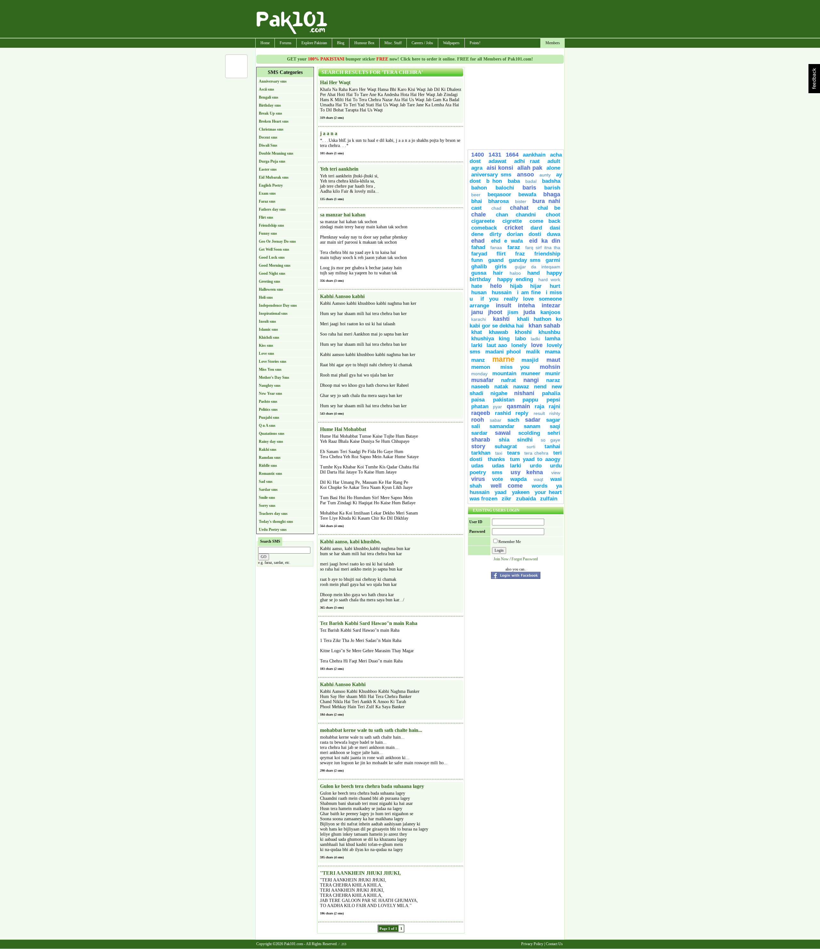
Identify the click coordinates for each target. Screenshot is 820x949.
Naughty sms (270, 385)
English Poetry (271, 185)
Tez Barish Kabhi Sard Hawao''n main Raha (368, 623)
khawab (498, 332)
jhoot (495, 312)
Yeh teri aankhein (339, 169)
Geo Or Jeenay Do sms (277, 241)
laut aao (497, 345)
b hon (494, 181)
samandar (501, 426)
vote (497, 479)
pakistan (503, 400)
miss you (514, 367)
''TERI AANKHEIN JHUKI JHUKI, (360, 873)
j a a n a (328, 133)
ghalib (479, 267)
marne (503, 359)
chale (478, 214)
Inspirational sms (273, 313)
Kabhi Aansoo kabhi (342, 296)
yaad (500, 492)
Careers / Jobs (422, 43)
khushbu (549, 332)
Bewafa (527, 194)
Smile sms (267, 497)
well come (507, 486)
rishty (554, 413)
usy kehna (527, 472)
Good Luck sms (272, 257)
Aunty (545, 174)
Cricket (513, 227)
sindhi (525, 440)
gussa (478, 273)
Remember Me (509, 541)
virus (478, 479)
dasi (555, 228)
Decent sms (268, 137)
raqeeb (480, 413)
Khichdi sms (269, 337)
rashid (503, 413)
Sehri (553, 433)
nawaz (521, 387)
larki (476, 345)
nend (540, 387)
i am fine (529, 292)
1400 (477, 154)
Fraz (520, 254)
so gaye (551, 439)
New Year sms (270, 393)
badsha (551, 181)
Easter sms (268, 169)
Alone (553, 168)
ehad (478, 241)
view (555, 472)
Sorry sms (267, 505)
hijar (536, 286)
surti (531, 446)
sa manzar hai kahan (342, 214)
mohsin (550, 367)
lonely (519, 345)
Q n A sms (267, 425)
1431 (494, 154)
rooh (477, 420)
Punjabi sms (269, 417)
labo (520, 339)
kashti (501, 319)
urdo (536, 466)
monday (479, 373)
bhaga (551, 194)
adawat (497, 161)
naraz (553, 380)
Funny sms (268, 233)
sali (475, 426)
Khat (476, 332)
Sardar (479, 433)
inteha (526, 305)
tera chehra (536, 453)
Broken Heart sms (274, 121)
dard (536, 228)
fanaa (496, 247)
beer (475, 194)
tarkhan (480, 453)
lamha (552, 339)
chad (496, 208)
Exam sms (267, 193)
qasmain (518, 406)
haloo (515, 273)
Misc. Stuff (393, 43)
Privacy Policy (532, 944)
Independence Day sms (278, 305)
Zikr (507, 499)
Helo (496, 286)
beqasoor (499, 194)
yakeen (520, 492)
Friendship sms (271, 225)
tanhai (552, 446)
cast (479, 208)
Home (265, 43)
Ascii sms (266, 89)
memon (480, 367)
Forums (285, 43)
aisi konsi (500, 168)
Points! (475, 43)
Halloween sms (271, 289)
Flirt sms (266, 217)
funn (477, 260)
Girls (500, 267)
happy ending (515, 279)
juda (529, 312)
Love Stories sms (272, 361)
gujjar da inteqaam (538, 266)
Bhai (476, 201)
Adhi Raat (527, 161)
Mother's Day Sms (274, 377)
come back (544, 221)
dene (478, 234)
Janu (477, 312)
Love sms (266, 353)
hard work (549, 279)
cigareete (483, 221)
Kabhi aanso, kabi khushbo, (350, 541)
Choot (553, 215)
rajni (554, 406)
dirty (495, 234)
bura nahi (546, 201)
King (505, 339)
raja (539, 406)
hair (498, 273)
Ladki (535, 338)
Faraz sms (267, 201)
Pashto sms (268, 401)
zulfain (548, 499)
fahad (478, 247)
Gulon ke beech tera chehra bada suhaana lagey (372, 786)
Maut (553, 360)
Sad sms (266, 481)
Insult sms (267, 321)
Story (478, 446)
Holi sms (266, 297)
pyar (497, 406)
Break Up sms (270, 113)
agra (476, 168)
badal (531, 181)
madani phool (503, 352)
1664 (512, 154)
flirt (501, 254)
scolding (529, 433)
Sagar (553, 420)
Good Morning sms (275, 265)
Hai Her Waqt (335, 82)
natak (501, 387)
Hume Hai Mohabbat (343, 429)
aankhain (534, 155)
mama (552, 352)
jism (512, 312)
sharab (483, 439)
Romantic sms (270, 473)
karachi (478, 319)
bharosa (498, 201)
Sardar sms (268, 489)
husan (479, 292)
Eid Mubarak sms (274, 177)
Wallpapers (451, 43)
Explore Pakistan (314, 43)
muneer (530, 373)
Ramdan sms (270, 457)
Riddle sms (268, 465)
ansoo (525, 174)
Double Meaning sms (276, 153)
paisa (478, 400)
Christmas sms (271, 129)
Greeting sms (269, 281)
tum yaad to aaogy (535, 459)
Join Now (501, 559)
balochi (505, 188)
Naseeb (480, 387)
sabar (495, 420)
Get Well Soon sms (274, 249)
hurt (555, 286)
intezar (551, 305)
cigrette (512, 221)
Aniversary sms (491, 175)
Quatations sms (271, 433)
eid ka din (544, 241)
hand (533, 273)
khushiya (482, 339)
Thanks (496, 459)
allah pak (529, 168)
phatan (479, 406)
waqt (538, 479)
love (537, 345)
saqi (555, 426)
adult (553, 161)
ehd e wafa (507, 241)
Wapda (518, 479)
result (539, 413)
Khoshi (523, 332)
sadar (532, 420)
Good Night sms (272, 273)
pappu (530, 400)
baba (514, 181)
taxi (498, 453)
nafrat (508, 380)
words (539, 486)
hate (476, 286)
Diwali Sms (268, 145)
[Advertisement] (446, 19)
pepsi (553, 400)
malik (533, 352)
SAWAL (503, 433)
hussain (503, 292)
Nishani (526, 393)
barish (552, 188)
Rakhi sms (267, 449)
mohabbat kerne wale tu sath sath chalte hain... (371, 730)
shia (504, 440)
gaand (496, 260)
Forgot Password (525, 559)
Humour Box (364, 43)
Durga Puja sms (272, 161)
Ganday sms (524, 260)
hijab (516, 286)
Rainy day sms (271, 441)
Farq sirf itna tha (542, 247)
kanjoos (550, 312)
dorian (515, 234)
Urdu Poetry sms (273, 529)
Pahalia (551, 393)
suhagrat (506, 446)
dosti (535, 234)
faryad (479, 254)
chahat (519, 208)
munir (552, 373)
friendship (547, 254)
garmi (552, 260)
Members (552, 43)
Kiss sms (266, 345)
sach (513, 420)
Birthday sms (270, 105)
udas (477, 466)
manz (478, 360)
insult (503, 305)
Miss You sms (270, 369)
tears (513, 453)
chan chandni (516, 215)
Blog (340, 43)
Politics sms (268, 409)
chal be (549, 208)
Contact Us (554, 944)
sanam (532, 426)
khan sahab (544, 325)
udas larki (506, 466)
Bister (520, 201)
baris (529, 187)
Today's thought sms (276, 521)
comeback (484, 228)
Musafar (482, 380)
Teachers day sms (273, 513)
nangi (531, 380)
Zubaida (526, 499)
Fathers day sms (272, 209)
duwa (553, 234)
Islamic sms (268, 329)
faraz (513, 247)
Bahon (481, 188)
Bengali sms (268, 97)
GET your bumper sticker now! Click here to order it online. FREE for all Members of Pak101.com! (410, 59)
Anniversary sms (273, 81)
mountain (504, 373)
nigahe (498, 393)
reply (522, 413)
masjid (532, 360)
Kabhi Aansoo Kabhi (342, 684)
